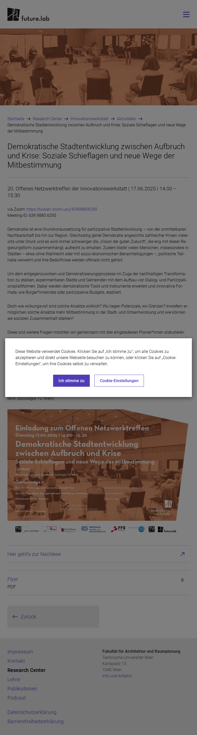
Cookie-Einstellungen (119, 380)
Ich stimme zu (71, 380)
